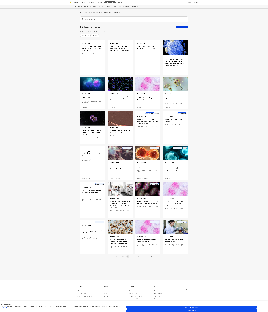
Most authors (107, 31)
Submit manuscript (110, 2)
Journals (106, 296)
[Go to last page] (151, 256)
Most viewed (91, 31)
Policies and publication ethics (84, 296)
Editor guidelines (81, 298)
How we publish (108, 298)
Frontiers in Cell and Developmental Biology (91, 12)
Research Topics (117, 6)
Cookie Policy (6, 307)
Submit (156, 298)
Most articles (99, 31)
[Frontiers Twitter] (183, 289)
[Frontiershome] (74, 2)
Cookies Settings (191, 304)
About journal (135, 6)
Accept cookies (192, 310)
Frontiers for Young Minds (135, 296)
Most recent (83, 31)
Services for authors (81, 293)
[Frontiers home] (80, 12)
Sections (101, 6)
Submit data (121, 2)
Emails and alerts (158, 293)
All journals (91, 2)
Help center (157, 290)
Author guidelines (81, 290)
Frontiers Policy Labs (134, 293)
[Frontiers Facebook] (179, 289)
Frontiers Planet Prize (134, 298)
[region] (134, 306)
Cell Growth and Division (106, 12)
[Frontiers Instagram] (190, 289)
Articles (108, 6)
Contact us (157, 296)
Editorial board (126, 6)
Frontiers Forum (133, 290)
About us (83, 2)
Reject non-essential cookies (191, 307)
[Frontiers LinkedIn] (187, 289)
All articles (99, 2)
